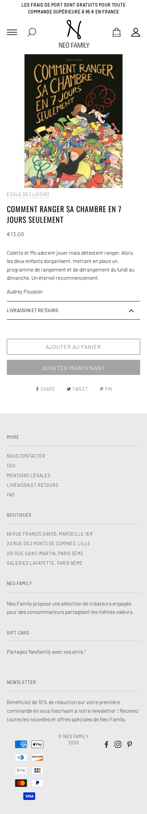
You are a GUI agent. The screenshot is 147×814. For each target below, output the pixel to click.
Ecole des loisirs (28, 194)
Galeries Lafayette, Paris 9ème (45, 563)
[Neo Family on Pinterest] (129, 745)
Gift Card (18, 632)
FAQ (11, 494)
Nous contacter (26, 456)
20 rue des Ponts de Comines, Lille (49, 543)
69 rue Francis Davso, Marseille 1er (50, 533)
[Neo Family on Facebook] (106, 745)
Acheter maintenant (73, 368)
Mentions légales (29, 475)
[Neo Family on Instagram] (118, 745)
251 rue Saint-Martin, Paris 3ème (45, 553)
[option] (73, 121)
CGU (11, 465)
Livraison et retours (32, 485)
